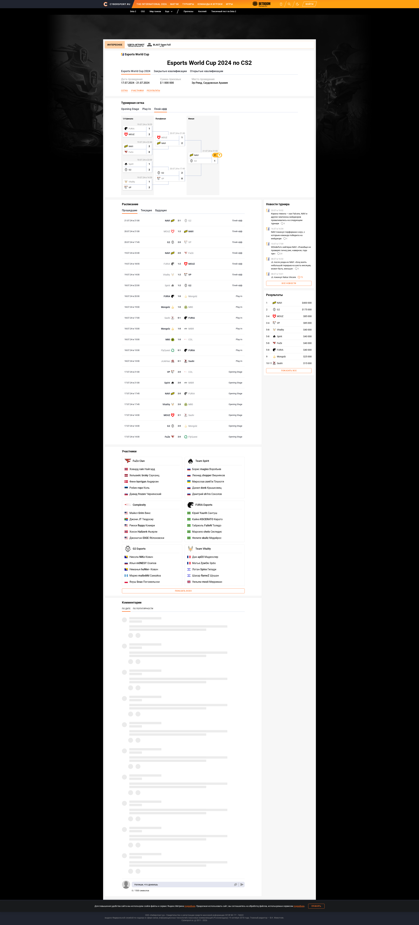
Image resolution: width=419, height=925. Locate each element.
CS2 (143, 11)
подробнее (189, 906)
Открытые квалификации (206, 71)
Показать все (289, 370)
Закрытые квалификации (170, 71)
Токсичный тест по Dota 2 (223, 11)
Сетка (124, 90)
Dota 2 (133, 11)
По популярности (143, 608)
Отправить (242, 884)
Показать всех (183, 591)
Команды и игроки (210, 4)
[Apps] (281, 4)
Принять (316, 906)
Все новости (289, 283)
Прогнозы (188, 11)
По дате (126, 608)
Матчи (174, 4)
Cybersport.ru (187, 920)
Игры (229, 4)
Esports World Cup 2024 (135, 71)
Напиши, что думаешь (146, 884)
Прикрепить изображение (235, 884)
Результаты (153, 90)
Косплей (202, 11)
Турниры (188, 4)
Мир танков (155, 11)
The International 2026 (152, 4)
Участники (137, 90)
